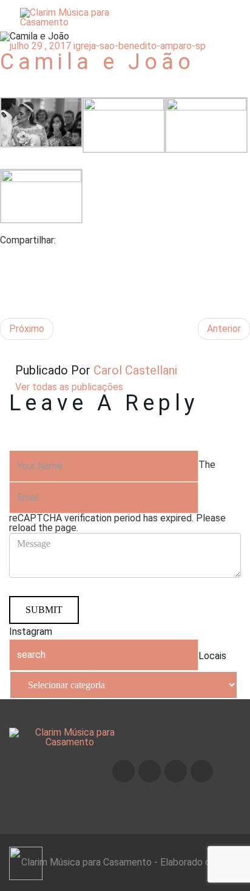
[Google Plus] (3, 284)
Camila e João (97, 62)
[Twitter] (3, 269)
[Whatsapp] (202, 771)
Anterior (224, 328)
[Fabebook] (123, 771)
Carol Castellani (133, 370)
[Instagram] (149, 771)
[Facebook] (3, 254)
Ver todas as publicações (69, 387)
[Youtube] (175, 771)
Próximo (26, 328)
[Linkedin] (3, 298)
